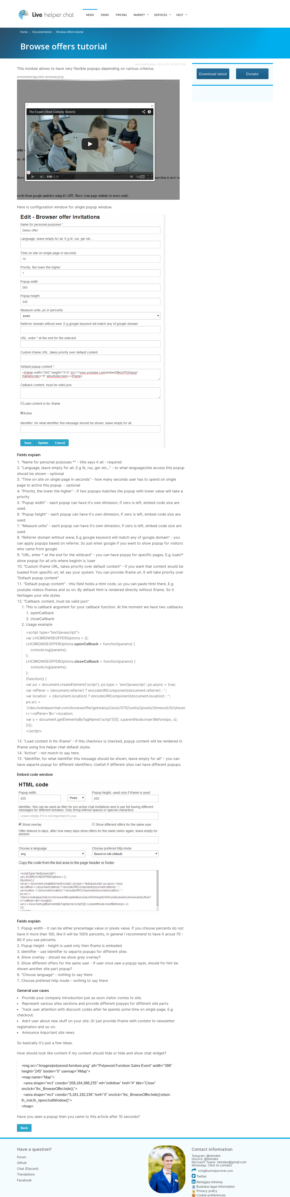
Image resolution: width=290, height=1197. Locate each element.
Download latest (213, 74)
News (90, 15)
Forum (21, 1157)
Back (24, 1128)
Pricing (121, 15)
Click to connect (220, 1165)
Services (160, 15)
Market (139, 15)
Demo (105, 15)
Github (22, 1163)
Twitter (201, 1176)
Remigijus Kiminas (209, 1182)
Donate (252, 74)
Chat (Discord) (28, 1168)
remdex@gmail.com (231, 1162)
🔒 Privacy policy (204, 1191)
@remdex (213, 1156)
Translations (26, 1174)
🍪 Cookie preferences (208, 1195)
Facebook (24, 1180)
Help (179, 15)
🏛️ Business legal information (213, 1186)
